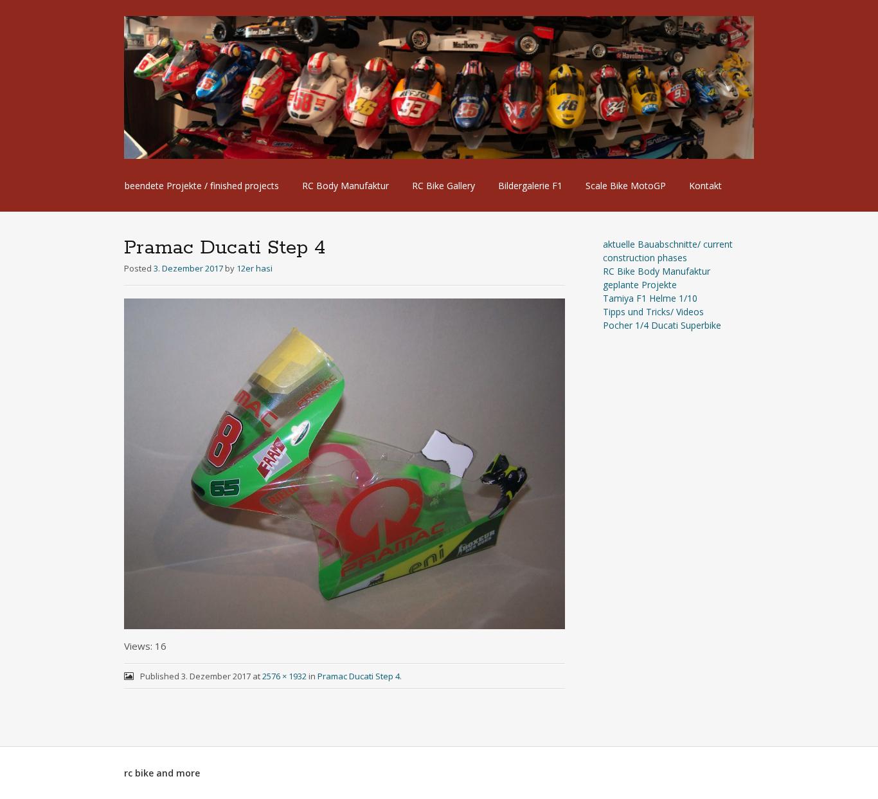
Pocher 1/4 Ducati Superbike (662, 325)
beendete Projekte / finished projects (202, 185)
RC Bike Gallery (443, 185)
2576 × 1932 (284, 676)
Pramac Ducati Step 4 (359, 676)
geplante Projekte (640, 285)
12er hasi (255, 268)
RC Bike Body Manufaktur (656, 271)
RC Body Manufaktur (345, 185)
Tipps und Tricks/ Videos (653, 312)
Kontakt (705, 185)
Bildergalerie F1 (530, 185)
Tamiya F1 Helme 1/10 (650, 298)
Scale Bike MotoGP (626, 185)
